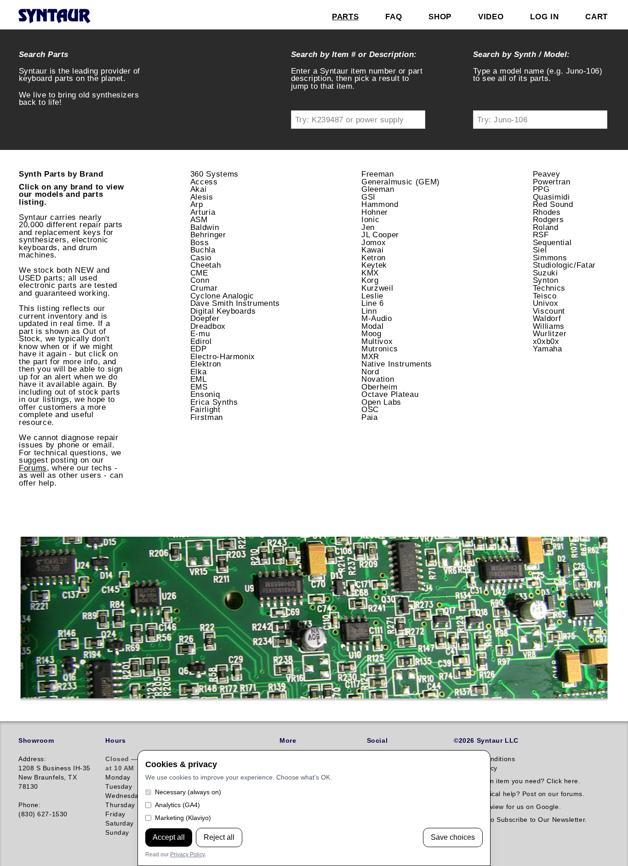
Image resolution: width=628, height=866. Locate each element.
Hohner (374, 212)
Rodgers (548, 219)
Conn (200, 280)
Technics (549, 288)
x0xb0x (546, 341)
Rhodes (547, 212)
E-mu (200, 333)
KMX (370, 273)
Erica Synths (214, 402)
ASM (199, 219)
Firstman (206, 417)
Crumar (204, 288)
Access (204, 182)
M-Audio (376, 318)
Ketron (373, 257)
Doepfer (205, 318)
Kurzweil (377, 288)
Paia (369, 417)
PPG (541, 189)
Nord (370, 371)
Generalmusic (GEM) (400, 182)
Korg (370, 280)
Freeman (377, 174)
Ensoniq (205, 394)
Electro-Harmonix (223, 356)
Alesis (201, 197)
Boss (199, 242)
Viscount (549, 311)
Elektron (205, 364)
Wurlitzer (550, 333)
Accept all (169, 837)
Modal (372, 326)
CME (199, 273)
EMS (199, 387)
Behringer (208, 234)
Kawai (372, 250)
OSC (370, 409)
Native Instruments (396, 364)
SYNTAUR (54, 16)
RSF (541, 234)
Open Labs (381, 402)
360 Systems (214, 174)
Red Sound (553, 204)
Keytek (374, 265)
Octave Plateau (389, 394)
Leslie (372, 296)
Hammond (380, 204)
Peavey (546, 174)
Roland (546, 227)
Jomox (373, 242)
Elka (198, 371)
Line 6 (372, 303)
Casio (200, 257)
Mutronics (379, 348)
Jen (368, 227)
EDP (198, 348)
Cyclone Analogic (222, 296)
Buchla (203, 250)
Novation (377, 379)
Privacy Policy (187, 854)
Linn (369, 311)
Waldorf (547, 318)
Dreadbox (208, 326)
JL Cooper (380, 234)
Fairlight (205, 409)
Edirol (201, 341)
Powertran (552, 182)
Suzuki (545, 273)
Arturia (203, 212)
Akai (198, 189)
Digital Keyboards (223, 311)
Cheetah (205, 265)
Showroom (36, 740)
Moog (371, 333)
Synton (546, 280)
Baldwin (204, 227)
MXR (370, 356)
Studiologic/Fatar (564, 265)
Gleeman (377, 189)
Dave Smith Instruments (235, 303)
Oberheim (379, 387)
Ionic (370, 219)
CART (596, 16)
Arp (196, 204)
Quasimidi (551, 197)
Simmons (550, 257)
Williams (549, 326)
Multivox (377, 341)
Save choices (453, 837)
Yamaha (547, 348)
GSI (368, 197)
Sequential (552, 242)
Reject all (219, 837)
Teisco (545, 296)
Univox (546, 303)
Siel (540, 250)
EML (198, 379)
